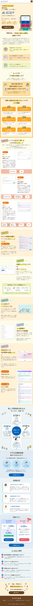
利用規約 (4, 600)
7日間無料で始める (7, 27)
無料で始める (16, 592)
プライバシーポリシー (10, 600)
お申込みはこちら (8, 539)
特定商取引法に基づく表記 (20, 600)
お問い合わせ (28, 600)
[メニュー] (32, 1)
